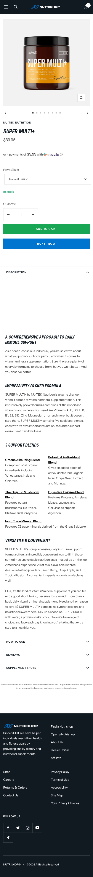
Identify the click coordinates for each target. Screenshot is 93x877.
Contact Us (10, 795)
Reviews (13, 654)
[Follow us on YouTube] (37, 828)
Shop (6, 772)
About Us (57, 742)
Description (16, 272)
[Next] (87, 112)
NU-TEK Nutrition (17, 122)
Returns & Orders (15, 787)
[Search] (16, 7)
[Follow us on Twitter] (18, 828)
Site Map (57, 795)
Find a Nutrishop (62, 726)
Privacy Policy (60, 772)
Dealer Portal (60, 750)
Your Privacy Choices (65, 803)
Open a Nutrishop (63, 734)
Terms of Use (60, 780)
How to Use (15, 641)
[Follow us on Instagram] (27, 828)
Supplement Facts (21, 667)
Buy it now (46, 243)
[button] (46, 154)
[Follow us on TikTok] (8, 837)
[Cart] (85, 7)
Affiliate (56, 758)
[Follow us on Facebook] (8, 828)
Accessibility (59, 787)
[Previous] (6, 112)
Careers (8, 780)
